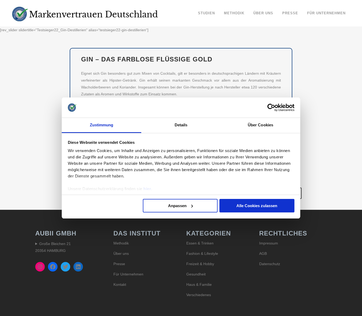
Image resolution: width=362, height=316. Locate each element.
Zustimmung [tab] (101, 125)
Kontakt (119, 284)
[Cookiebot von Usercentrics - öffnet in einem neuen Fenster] (271, 108)
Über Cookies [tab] (260, 125)
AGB (263, 253)
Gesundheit (196, 274)
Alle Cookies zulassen (256, 205)
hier (147, 188)
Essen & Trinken (200, 243)
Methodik (121, 243)
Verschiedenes (198, 295)
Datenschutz (269, 264)
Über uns (121, 253)
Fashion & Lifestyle (202, 253)
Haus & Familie (199, 284)
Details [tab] (181, 125)
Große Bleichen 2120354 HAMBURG (53, 247)
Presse (119, 264)
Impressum (268, 243)
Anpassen (177, 205)
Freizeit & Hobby (200, 264)
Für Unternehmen (128, 274)
